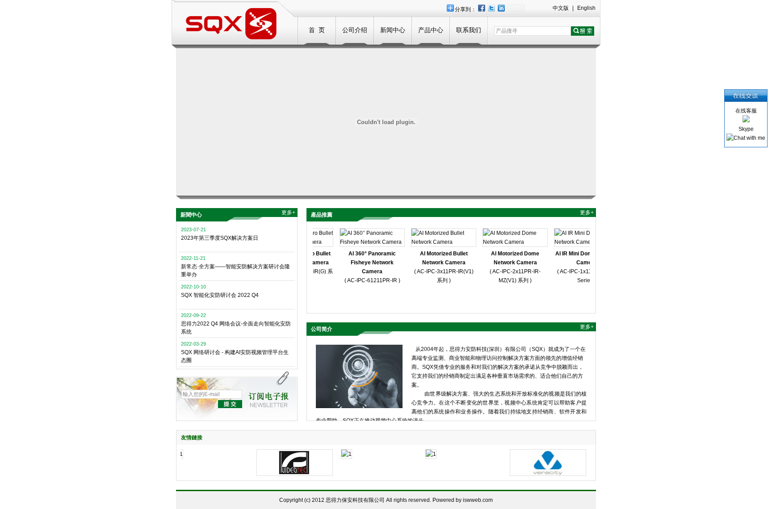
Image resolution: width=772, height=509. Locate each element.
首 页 (317, 29)
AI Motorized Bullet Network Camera (440, 258)
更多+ (288, 212)
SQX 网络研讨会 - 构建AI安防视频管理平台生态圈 (235, 356)
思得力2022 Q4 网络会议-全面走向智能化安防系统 (236, 328)
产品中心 (430, 29)
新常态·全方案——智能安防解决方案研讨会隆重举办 (235, 270)
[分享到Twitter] (491, 7)
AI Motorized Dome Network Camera (511, 258)
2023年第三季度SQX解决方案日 (219, 238)
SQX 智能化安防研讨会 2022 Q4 (220, 295)
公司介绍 (354, 29)
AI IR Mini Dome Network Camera (582, 258)
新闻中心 (392, 29)
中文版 (561, 8)
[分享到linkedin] (501, 7)
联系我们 (468, 29)
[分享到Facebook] (481, 7)
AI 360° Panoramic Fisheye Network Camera (368, 262)
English (586, 8)
